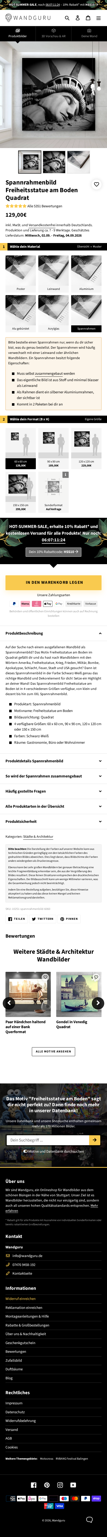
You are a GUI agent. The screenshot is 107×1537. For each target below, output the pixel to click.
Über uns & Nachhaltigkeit (25, 1334)
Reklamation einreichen (23, 1307)
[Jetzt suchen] (94, 1140)
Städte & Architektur (38, 836)
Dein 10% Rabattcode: (51, 551)
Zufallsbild (13, 1360)
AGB (8, 1438)
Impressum (13, 1403)
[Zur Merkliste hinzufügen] (97, 184)
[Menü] (98, 17)
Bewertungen (15, 1351)
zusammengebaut (49, 373)
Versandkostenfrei (42, 225)
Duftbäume (14, 1369)
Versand (11, 1429)
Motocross (46, 1459)
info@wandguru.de (27, 1256)
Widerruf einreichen (20, 1298)
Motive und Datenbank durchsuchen (56, 1151)
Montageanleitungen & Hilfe (27, 1316)
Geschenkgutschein (20, 1343)
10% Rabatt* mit (79, 4)
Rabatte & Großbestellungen (27, 1325)
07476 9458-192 (23, 1264)
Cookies (11, 1447)
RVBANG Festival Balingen (72, 1459)
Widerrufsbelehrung (20, 1420)
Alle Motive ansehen (53, 1051)
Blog (9, 1378)
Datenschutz (15, 1412)
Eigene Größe (93, 419)
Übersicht (83, 247)
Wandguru (58, 1520)
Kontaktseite (22, 1273)
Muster (97, 247)
